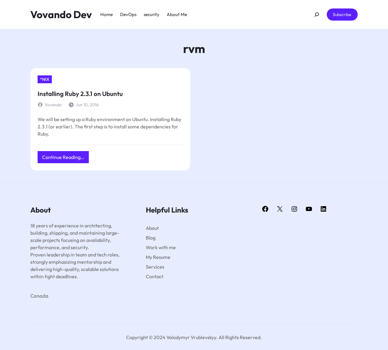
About (152, 228)
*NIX (44, 79)
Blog (151, 238)
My (149, 257)
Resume (161, 257)
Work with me (161, 247)
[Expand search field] (316, 15)
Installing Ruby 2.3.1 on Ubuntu (80, 93)
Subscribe (342, 14)
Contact (154, 276)
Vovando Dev (61, 14)
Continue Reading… (65, 158)
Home (106, 14)
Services (155, 267)
